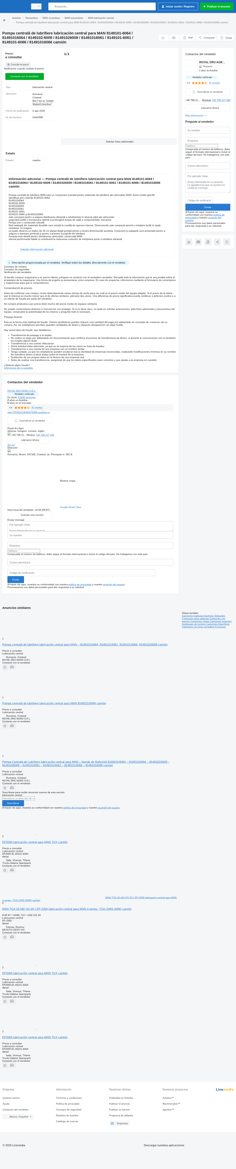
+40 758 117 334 (45, 435)
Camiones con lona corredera (198, 626)
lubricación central (42, 87)
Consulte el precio (20, 64)
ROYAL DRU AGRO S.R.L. (21, 390)
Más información (194, 115)
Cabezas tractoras (204, 615)
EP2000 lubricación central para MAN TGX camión (35, 842)
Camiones (188, 615)
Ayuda (6, 1103)
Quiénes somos (11, 1097)
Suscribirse (13, 803)
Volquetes (219, 615)
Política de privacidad (67, 1103)
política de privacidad (80, 584)
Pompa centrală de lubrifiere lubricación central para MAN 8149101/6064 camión (54, 703)
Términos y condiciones (69, 1097)
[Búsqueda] (52, 6)
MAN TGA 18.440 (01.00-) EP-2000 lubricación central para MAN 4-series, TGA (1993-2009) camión (66, 909)
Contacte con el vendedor (25, 76)
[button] (163, 38)
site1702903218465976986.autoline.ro (28, 412)
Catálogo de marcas (67, 1121)
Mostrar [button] (31, 435)
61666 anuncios (27, 397)
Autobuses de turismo (194, 624)
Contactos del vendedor (16, 1109)
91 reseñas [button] (37, 407)
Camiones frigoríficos (218, 624)
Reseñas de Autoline (67, 1115)
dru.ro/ (11, 445)
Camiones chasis (200, 621)
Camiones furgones (221, 621)
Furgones (220, 626)
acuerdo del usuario (114, 584)
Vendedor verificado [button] (24, 394)
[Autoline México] (15, 6)
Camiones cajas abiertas (196, 618)
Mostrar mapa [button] (67, 480)
